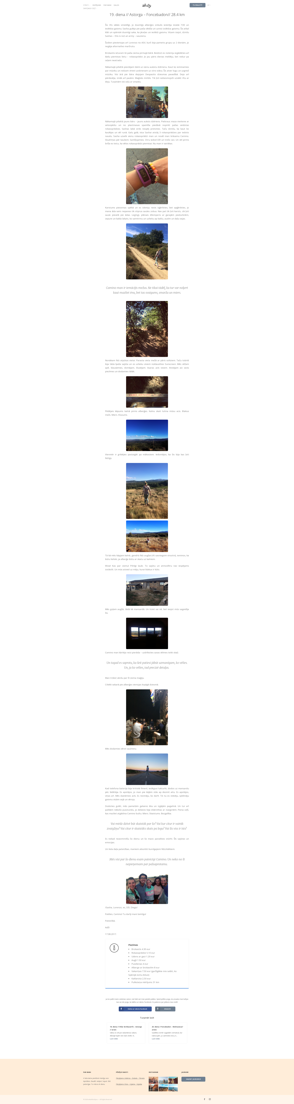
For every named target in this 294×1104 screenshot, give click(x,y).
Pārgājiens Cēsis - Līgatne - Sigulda (129, 1084)
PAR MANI (107, 5)
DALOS (116, 5)
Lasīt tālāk (114, 1039)
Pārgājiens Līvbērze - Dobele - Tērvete (130, 1078)
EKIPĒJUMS (97, 5)
